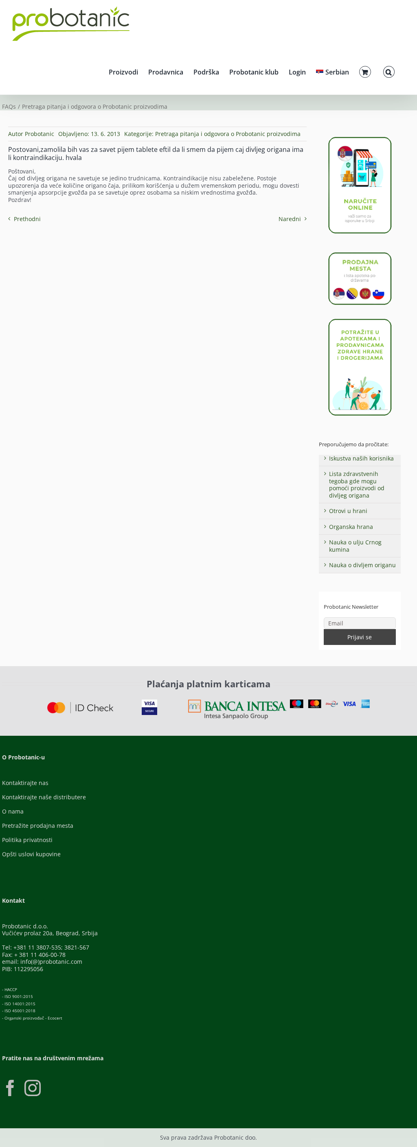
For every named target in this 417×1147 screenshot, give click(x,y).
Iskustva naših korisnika (361, 458)
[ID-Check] (80, 704)
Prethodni (27, 219)
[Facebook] (10, 1088)
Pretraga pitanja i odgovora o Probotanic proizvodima (228, 134)
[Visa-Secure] (149, 702)
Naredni (290, 219)
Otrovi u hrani (348, 511)
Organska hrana (351, 527)
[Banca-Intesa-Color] (237, 702)
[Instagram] (32, 1088)
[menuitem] (332, 70)
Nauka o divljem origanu (362, 565)
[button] (389, 70)
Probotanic (39, 134)
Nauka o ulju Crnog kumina (355, 545)
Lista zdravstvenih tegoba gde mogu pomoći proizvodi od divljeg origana (356, 484)
